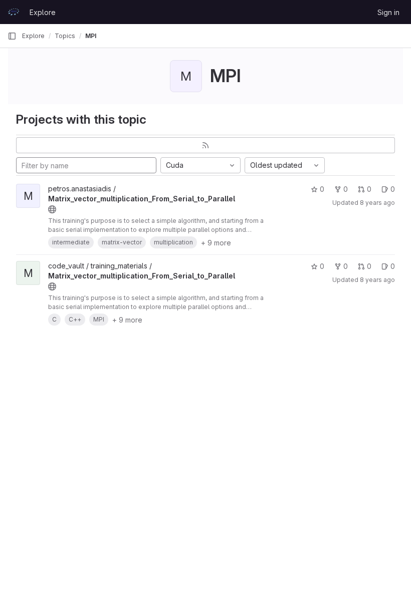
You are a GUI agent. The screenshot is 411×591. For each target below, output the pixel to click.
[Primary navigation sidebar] (12, 36)
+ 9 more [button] (216, 242)
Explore (43, 12)
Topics (65, 36)
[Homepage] (14, 12)
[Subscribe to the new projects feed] (205, 145)
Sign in (388, 12)
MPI (90, 36)
